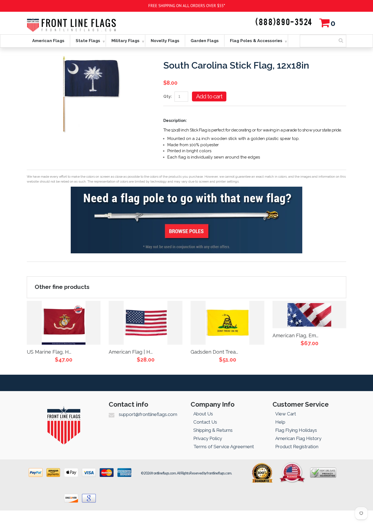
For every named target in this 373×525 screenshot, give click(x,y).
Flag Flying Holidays (296, 430)
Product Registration (296, 446)
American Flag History (298, 438)
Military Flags (125, 40)
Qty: (167, 96)
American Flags (48, 40)
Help (280, 422)
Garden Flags (205, 40)
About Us (203, 414)
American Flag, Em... (295, 335)
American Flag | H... (131, 352)
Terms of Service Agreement (223, 446)
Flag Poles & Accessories (256, 40)
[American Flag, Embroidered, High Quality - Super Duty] (309, 314)
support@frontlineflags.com (148, 414)
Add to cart (209, 96)
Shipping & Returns (213, 430)
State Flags (88, 40)
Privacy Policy (207, 438)
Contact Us (205, 422)
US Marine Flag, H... (49, 352)
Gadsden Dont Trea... (214, 352)
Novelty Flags (165, 40)
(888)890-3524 (284, 22)
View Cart (285, 414)
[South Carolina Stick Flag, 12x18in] (91, 58)
